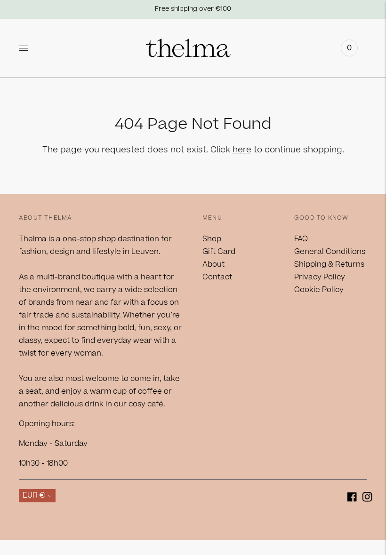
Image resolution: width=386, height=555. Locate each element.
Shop (211, 239)
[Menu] (23, 48)
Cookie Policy (319, 290)
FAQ (301, 239)
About (213, 264)
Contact (217, 277)
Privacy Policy (319, 277)
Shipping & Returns (329, 264)
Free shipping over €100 (193, 9)
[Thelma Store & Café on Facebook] (352, 499)
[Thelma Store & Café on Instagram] (367, 499)
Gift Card (218, 251)
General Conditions (329, 251)
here (242, 150)
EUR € (34, 495)
